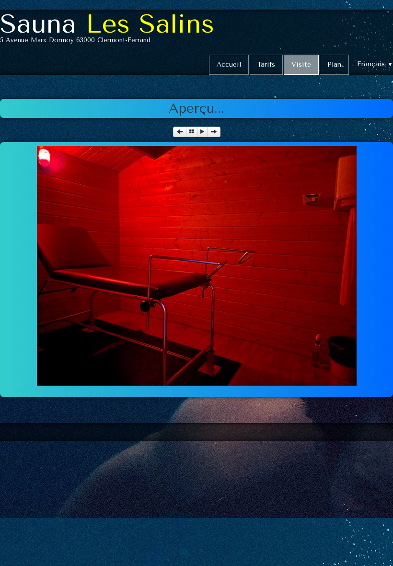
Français (375, 64)
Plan (334, 64)
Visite (301, 64)
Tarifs (266, 64)
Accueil (229, 64)
